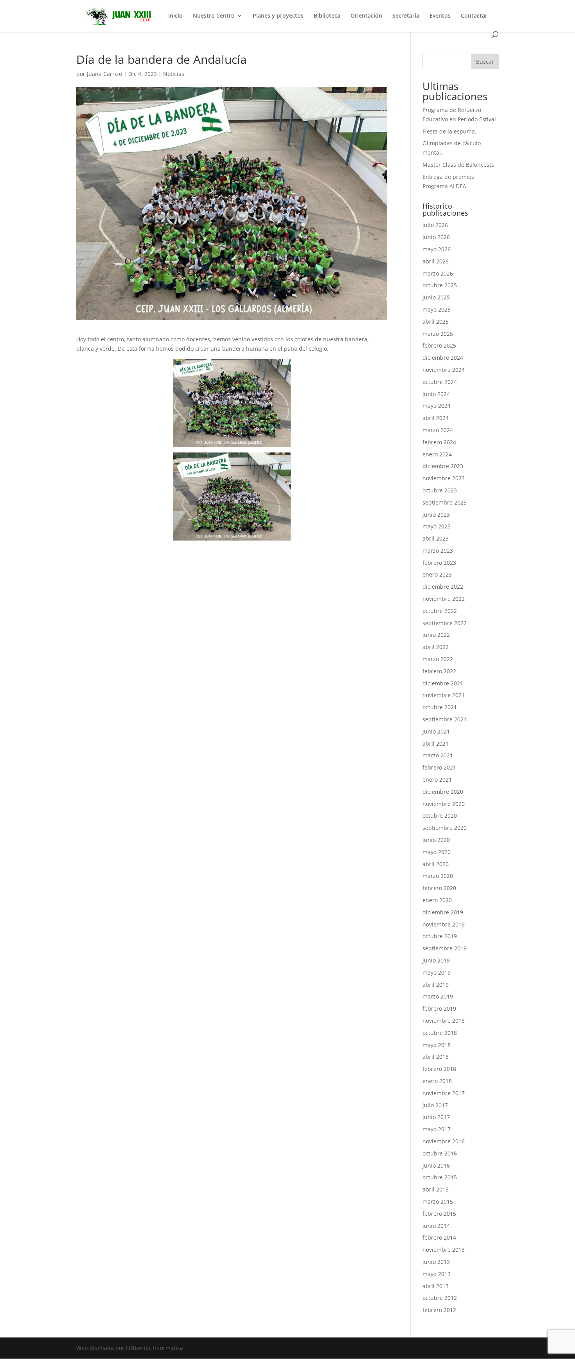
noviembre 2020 (443, 803)
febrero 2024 (439, 442)
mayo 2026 (436, 249)
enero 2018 (437, 1081)
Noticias (173, 74)
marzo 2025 (437, 333)
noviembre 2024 (443, 369)
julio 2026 (435, 225)
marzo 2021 (437, 755)
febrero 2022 (439, 671)
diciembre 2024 (442, 357)
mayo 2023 (436, 526)
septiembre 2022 (444, 623)
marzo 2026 (437, 273)
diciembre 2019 (442, 912)
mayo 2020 (436, 852)
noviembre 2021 (443, 695)
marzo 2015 (437, 1201)
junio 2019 (436, 960)
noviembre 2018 (443, 1020)
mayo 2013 (436, 1274)
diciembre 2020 (442, 791)
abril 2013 (435, 1286)
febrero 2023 (439, 562)
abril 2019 (435, 984)
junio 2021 (436, 731)
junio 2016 (436, 1165)
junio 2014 (436, 1225)
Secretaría (405, 16)
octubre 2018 (439, 1032)
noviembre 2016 (443, 1141)
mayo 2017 (436, 1129)
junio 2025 (436, 297)
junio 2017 (436, 1117)
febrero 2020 (439, 888)
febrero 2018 (439, 1068)
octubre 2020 (439, 815)
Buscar (485, 61)
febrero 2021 (439, 767)
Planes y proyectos (278, 16)
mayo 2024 (436, 405)
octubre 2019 (439, 936)
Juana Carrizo (104, 74)
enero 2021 (437, 779)
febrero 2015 (439, 1213)
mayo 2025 (436, 309)
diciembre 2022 (442, 586)
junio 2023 (436, 514)
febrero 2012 (439, 1310)
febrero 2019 (439, 1008)
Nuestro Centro (214, 16)
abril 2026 (435, 261)
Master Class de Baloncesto (458, 164)
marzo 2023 (437, 550)
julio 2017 (435, 1105)
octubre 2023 (439, 490)
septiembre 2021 (444, 719)
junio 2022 (436, 634)
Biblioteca (327, 16)
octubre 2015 (439, 1177)
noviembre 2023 (443, 478)
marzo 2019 (437, 996)
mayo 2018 (436, 1045)
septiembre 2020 (444, 827)
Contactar (474, 16)
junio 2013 (436, 1261)
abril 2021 (435, 743)
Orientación (366, 16)
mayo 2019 (436, 972)
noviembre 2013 (443, 1249)
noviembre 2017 (443, 1093)
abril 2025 (435, 321)
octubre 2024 (439, 382)
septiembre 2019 (444, 948)
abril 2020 (435, 864)
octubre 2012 (439, 1297)
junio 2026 (436, 237)
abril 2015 (435, 1189)
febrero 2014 (439, 1237)
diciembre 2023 (442, 466)
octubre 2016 (439, 1153)
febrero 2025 (439, 345)
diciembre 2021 (442, 683)
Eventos (440, 16)
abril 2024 (435, 418)
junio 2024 (436, 394)
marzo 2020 (437, 876)
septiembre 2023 (444, 502)
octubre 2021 (439, 707)
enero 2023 (437, 574)
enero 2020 (437, 900)
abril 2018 (435, 1056)
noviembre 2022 (443, 598)
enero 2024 (437, 454)
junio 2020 (436, 840)
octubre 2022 (439, 611)
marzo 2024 (437, 430)
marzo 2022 (437, 659)
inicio (175, 16)
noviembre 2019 (443, 924)
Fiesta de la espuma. (449, 131)
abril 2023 (435, 538)
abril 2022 (435, 647)
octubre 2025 (439, 285)
